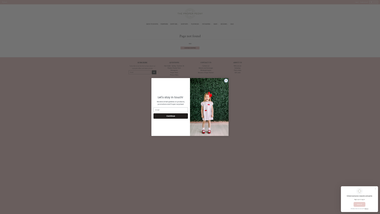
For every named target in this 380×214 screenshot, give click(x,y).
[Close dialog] (226, 80)
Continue (170, 116)
